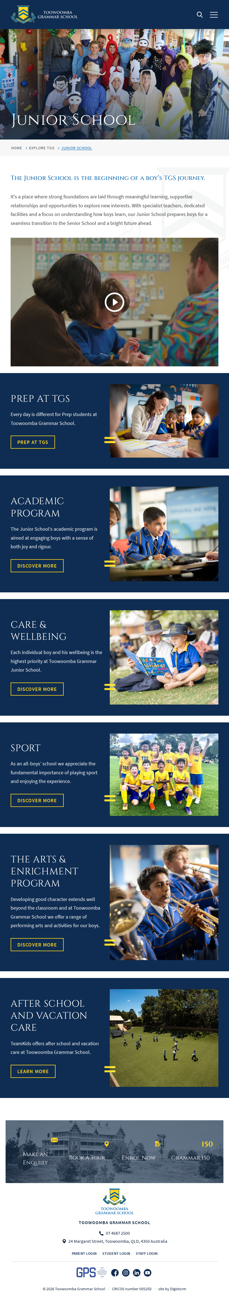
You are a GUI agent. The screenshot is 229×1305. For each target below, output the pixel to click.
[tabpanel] (114, 70)
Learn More (33, 1071)
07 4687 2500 (118, 1233)
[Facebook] (115, 1273)
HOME (16, 147)
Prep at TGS (32, 442)
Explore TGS (41, 147)
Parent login (84, 1253)
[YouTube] (147, 1273)
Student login (116, 1253)
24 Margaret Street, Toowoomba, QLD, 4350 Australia (117, 1241)
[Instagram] (126, 1273)
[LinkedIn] (136, 1273)
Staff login (147, 1253)
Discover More (37, 566)
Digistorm (178, 1288)
